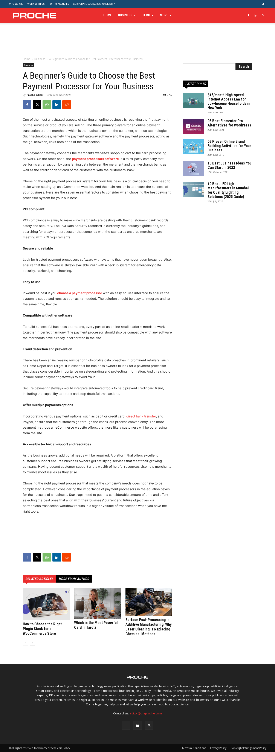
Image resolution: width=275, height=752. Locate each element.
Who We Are (16, 3)
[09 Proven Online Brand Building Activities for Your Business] (193, 146)
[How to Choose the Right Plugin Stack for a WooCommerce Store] (46, 604)
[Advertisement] (137, 42)
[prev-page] (25, 642)
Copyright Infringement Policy (248, 748)
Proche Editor (35, 94)
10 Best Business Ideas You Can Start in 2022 (230, 165)
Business (125, 15)
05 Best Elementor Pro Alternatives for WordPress (229, 123)
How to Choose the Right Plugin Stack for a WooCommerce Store (42, 629)
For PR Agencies (59, 3)
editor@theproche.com (146, 713)
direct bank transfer (141, 416)
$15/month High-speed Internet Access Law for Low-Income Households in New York (229, 101)
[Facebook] (248, 15)
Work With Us (36, 3)
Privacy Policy (218, 748)
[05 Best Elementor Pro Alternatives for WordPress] (193, 126)
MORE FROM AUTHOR (73, 579)
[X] (263, 15)
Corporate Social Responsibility (94, 3)
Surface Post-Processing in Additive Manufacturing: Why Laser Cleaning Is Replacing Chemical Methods (148, 626)
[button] (263, 3)
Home (107, 15)
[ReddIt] (66, 104)
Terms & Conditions (194, 748)
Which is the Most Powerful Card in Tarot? (96, 625)
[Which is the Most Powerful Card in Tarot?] (97, 603)
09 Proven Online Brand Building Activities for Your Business (229, 145)
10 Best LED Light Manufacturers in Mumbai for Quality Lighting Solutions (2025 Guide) (228, 190)
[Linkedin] (256, 15)
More (164, 15)
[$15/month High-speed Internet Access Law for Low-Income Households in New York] (193, 100)
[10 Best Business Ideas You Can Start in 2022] (193, 168)
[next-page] (32, 642)
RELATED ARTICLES (39, 579)
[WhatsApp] (47, 104)
